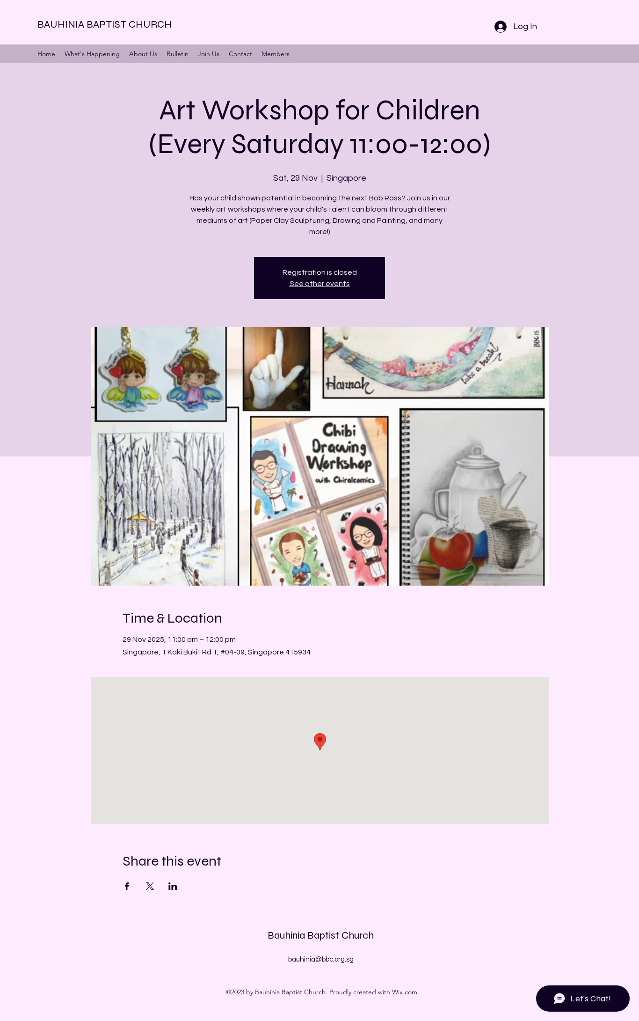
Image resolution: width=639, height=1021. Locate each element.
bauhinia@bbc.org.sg (321, 959)
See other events (320, 283)
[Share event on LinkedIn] (172, 886)
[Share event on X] (149, 886)
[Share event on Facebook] (127, 886)
